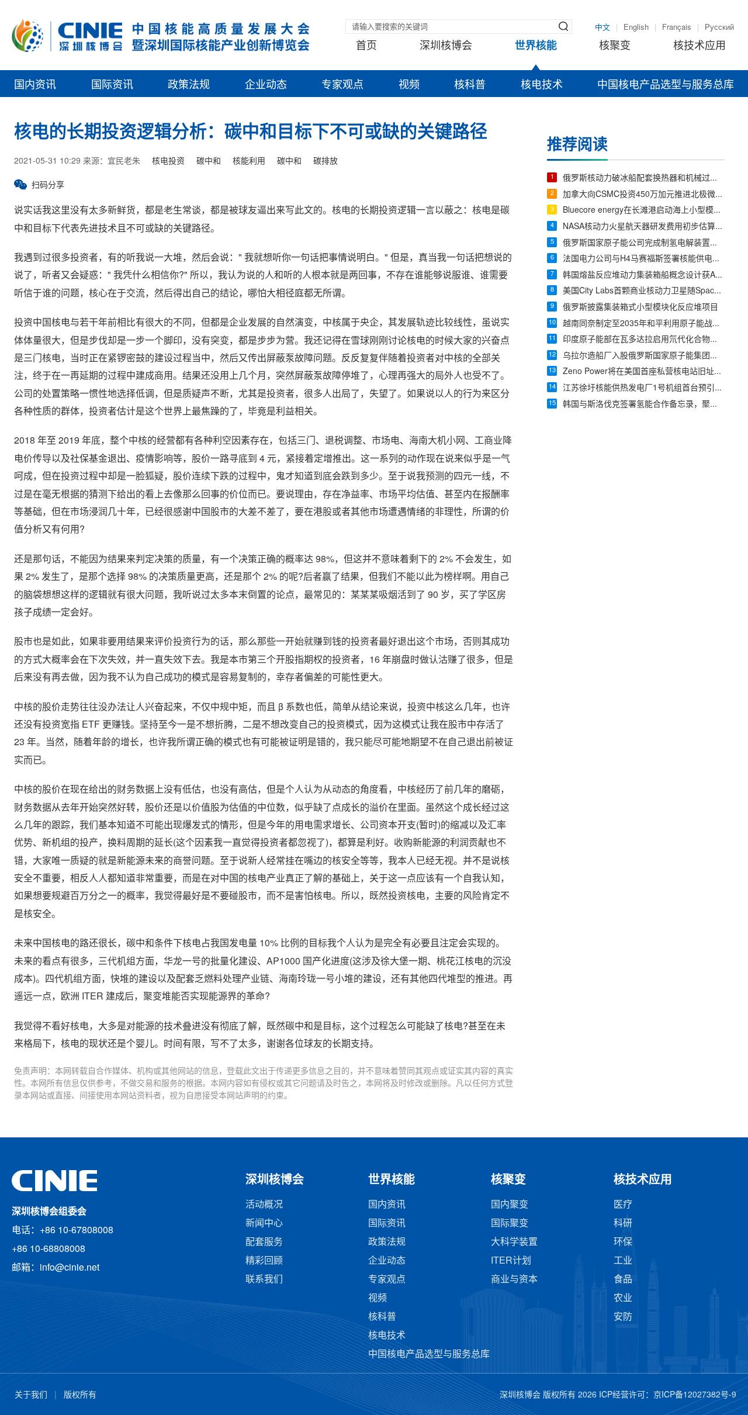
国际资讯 (112, 85)
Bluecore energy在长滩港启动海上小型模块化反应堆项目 (644, 210)
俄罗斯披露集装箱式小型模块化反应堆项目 (640, 307)
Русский (719, 27)
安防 (623, 1317)
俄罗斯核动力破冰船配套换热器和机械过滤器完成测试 (644, 178)
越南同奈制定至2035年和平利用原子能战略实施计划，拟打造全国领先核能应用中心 (644, 324)
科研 (623, 1224)
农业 (623, 1298)
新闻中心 (264, 1224)
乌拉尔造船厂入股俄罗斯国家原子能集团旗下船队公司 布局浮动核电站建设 (644, 356)
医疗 (623, 1205)
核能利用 (249, 161)
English (636, 27)
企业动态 (266, 85)
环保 (623, 1242)
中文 (602, 27)
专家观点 (342, 85)
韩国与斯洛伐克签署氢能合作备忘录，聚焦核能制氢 (644, 404)
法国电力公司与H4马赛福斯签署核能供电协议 (644, 259)
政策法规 (189, 85)
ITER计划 (511, 1261)
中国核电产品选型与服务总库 (665, 85)
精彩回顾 (264, 1261)
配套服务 (264, 1242)
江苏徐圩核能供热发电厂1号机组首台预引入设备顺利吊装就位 (644, 388)
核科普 (470, 85)
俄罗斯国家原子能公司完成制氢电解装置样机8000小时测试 (644, 243)
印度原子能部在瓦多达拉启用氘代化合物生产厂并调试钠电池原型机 (644, 339)
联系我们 (264, 1280)
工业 (623, 1261)
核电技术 (542, 85)
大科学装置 (514, 1242)
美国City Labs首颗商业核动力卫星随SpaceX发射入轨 (644, 291)
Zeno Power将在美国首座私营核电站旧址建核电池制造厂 (644, 372)
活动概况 (264, 1205)
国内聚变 (509, 1205)
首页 (366, 46)
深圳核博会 (446, 46)
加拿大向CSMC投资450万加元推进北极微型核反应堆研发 (644, 195)
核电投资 (168, 161)
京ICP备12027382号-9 (694, 1395)
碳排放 (325, 161)
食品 (623, 1280)
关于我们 (31, 1395)
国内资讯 (35, 85)
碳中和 (208, 161)
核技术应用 (699, 46)
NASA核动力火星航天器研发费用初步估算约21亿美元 (644, 227)
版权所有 (80, 1395)
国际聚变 (509, 1224)
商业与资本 (514, 1280)
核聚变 (615, 46)
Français (676, 27)
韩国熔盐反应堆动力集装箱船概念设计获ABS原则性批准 (644, 275)
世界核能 (536, 46)
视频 (409, 85)
